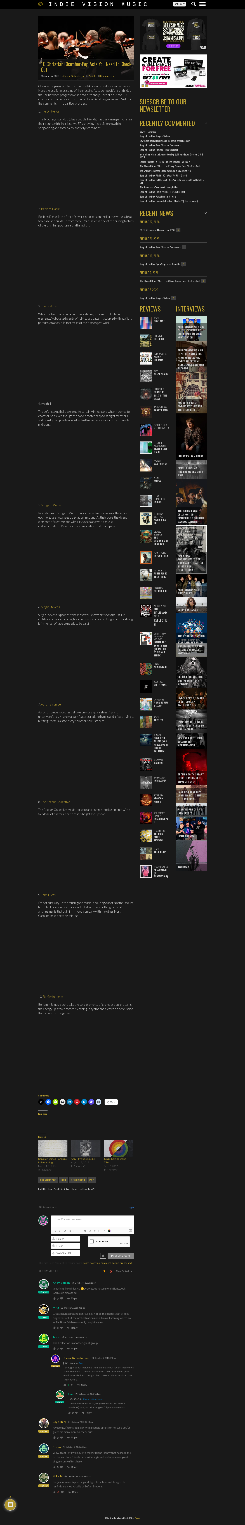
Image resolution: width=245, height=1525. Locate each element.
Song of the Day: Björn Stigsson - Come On (160, 264)
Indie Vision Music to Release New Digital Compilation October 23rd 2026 (171, 155)
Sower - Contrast (148, 131)
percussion (78, 1180)
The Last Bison (50, 306)
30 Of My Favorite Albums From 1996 (157, 230)
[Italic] (59, 1231)
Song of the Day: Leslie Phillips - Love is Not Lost (162, 192)
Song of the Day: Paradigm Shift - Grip (158, 196)
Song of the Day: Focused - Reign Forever (159, 150)
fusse (137, 1518)
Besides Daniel (50, 209)
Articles (93, 75)
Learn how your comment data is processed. (107, 1262)
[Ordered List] (74, 1231)
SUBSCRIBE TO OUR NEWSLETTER (163, 105)
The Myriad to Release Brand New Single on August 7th (165, 171)
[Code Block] (89, 1231)
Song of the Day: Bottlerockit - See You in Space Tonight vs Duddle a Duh (172, 181)
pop (91, 1180)
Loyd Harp (60, 1421)
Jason (56, 1337)
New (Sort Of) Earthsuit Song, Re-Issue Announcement (165, 141)
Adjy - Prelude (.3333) (83, 1158)
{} (99, 1230)
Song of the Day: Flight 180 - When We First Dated (163, 175)
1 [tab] (143, 85)
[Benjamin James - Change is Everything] (52, 1148)
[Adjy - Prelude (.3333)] (85, 1148)
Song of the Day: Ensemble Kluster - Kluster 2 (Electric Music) (169, 201)
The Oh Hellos (50, 111)
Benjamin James (53, 997)
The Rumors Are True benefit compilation (159, 187)
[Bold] (54, 1231)
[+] (105, 1230)
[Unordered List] (79, 1231)
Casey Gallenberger (74, 75)
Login (130, 1207)
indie (63, 1180)
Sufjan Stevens (50, 607)
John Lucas (48, 895)
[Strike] (69, 1231)
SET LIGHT (180, 4)
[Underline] (64, 1231)
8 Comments (106, 75)
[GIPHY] (109, 1231)
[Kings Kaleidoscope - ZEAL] (118, 1148)
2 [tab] (146, 85)
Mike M (58, 1476)
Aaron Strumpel (51, 704)
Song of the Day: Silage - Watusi (155, 136)
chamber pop (48, 1180)
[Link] (94, 1231)
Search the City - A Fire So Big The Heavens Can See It (165, 162)
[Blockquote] (84, 1231)
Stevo (57, 1447)
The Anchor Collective (55, 802)
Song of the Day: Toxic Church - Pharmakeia (160, 145)
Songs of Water (51, 505)
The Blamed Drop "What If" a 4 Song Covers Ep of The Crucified (170, 166)
